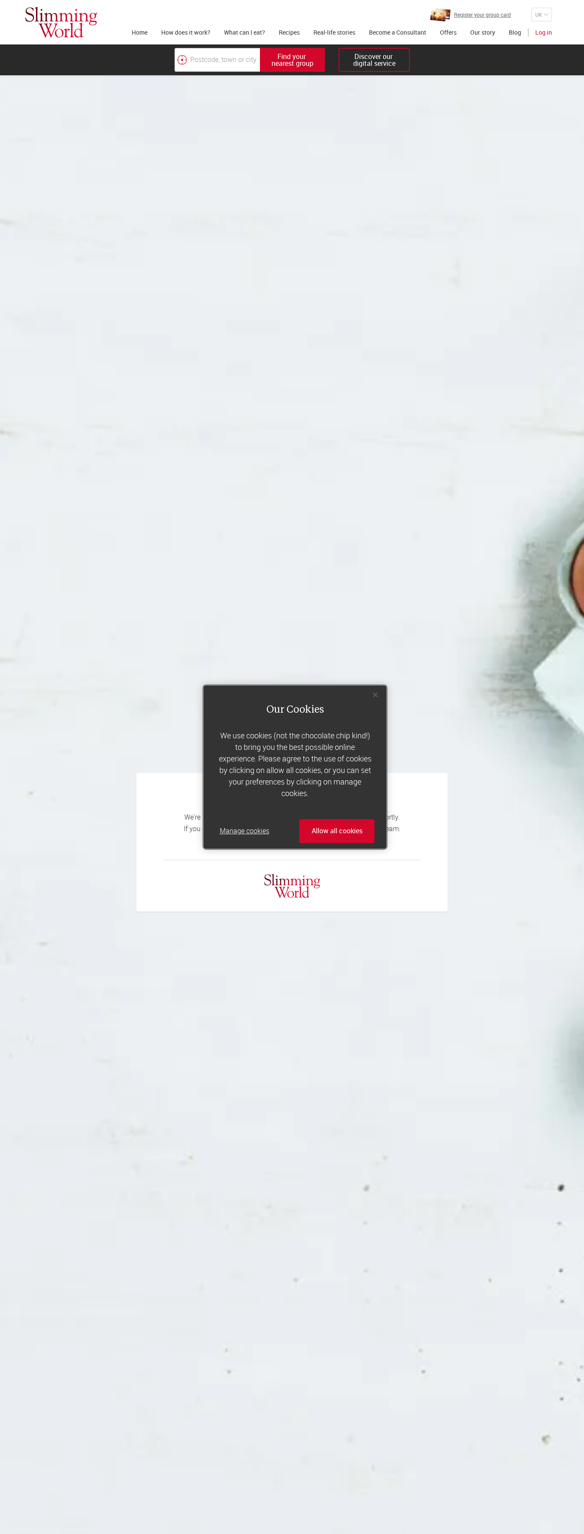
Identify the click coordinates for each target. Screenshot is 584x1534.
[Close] (375, 694)
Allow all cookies (337, 831)
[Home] (61, 22)
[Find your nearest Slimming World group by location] (182, 60)
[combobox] (249, 60)
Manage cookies (244, 831)
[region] (295, 767)
